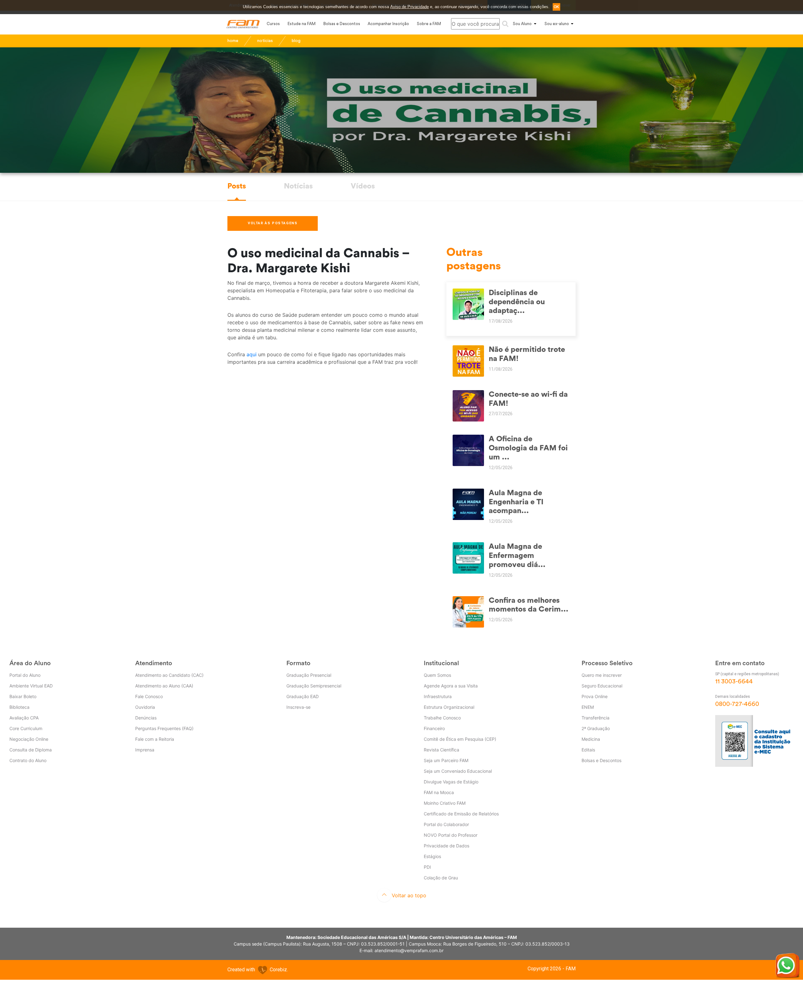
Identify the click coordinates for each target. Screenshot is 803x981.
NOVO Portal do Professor (450, 835)
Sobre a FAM (429, 24)
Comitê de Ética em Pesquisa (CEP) (460, 739)
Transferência (595, 717)
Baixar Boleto (22, 696)
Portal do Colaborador (446, 824)
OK (556, 7)
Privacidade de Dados (446, 845)
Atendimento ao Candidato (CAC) (169, 675)
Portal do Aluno (24, 675)
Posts (236, 186)
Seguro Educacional (602, 685)
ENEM (588, 707)
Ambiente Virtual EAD (31, 685)
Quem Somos (437, 675)
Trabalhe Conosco (442, 717)
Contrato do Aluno (27, 760)
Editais (588, 749)
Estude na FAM (302, 24)
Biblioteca (19, 707)
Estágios (432, 856)
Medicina (591, 739)
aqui (252, 354)
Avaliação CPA (24, 717)
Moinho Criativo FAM (444, 803)
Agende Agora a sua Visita (451, 685)
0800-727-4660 (737, 704)
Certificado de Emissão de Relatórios (461, 813)
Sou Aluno (522, 24)
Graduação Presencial (308, 675)
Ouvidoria (145, 707)
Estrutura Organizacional (449, 707)
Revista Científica (441, 749)
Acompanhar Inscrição (388, 24)
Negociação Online (28, 739)
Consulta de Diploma (30, 749)
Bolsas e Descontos (341, 24)
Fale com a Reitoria (154, 739)
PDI (427, 867)
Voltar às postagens (272, 223)
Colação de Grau (441, 877)
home (232, 41)
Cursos (273, 24)
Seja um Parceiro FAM (446, 760)
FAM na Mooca (439, 792)
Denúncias (146, 717)
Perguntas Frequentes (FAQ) (164, 728)
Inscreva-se (298, 707)
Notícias (298, 186)
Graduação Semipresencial (313, 685)
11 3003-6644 (734, 681)
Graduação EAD (302, 696)
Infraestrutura (438, 696)
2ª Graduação (596, 728)
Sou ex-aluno (557, 24)
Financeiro (434, 728)
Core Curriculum (25, 728)
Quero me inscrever (602, 675)
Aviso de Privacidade (409, 6)
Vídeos (363, 186)
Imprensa (144, 749)
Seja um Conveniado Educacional (458, 771)
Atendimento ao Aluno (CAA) (164, 685)
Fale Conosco (149, 696)
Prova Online (595, 696)
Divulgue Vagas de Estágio (451, 781)
